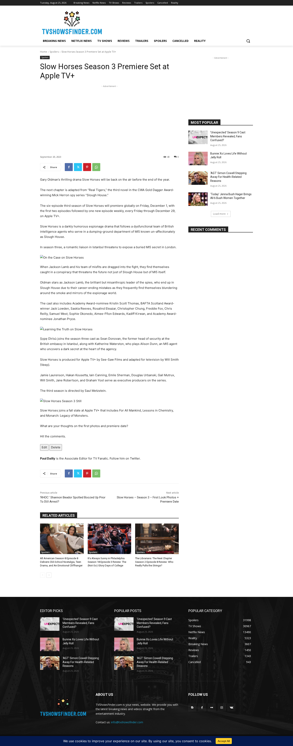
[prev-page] (42, 575)
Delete (55, 447)
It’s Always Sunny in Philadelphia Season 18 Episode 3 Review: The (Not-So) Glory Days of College (107, 562)
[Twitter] (78, 167)
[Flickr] (212, 707)
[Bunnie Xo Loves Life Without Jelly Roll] (198, 158)
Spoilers (54, 51)
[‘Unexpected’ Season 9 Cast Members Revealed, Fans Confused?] (198, 137)
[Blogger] (192, 707)
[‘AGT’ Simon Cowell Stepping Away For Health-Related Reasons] (198, 178)
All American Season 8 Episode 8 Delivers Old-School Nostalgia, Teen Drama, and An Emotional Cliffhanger (61, 562)
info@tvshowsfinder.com (127, 722)
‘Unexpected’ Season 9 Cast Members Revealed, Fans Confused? (227, 136)
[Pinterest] (87, 167)
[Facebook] (69, 167)
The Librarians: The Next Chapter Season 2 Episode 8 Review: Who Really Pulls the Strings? (154, 562)
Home (43, 51)
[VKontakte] (231, 707)
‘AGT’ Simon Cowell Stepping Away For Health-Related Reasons (228, 176)
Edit (44, 447)
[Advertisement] (109, 116)
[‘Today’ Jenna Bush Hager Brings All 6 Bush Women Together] (198, 199)
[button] (248, 41)
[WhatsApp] (96, 167)
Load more (219, 214)
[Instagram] (222, 707)
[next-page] (48, 575)
